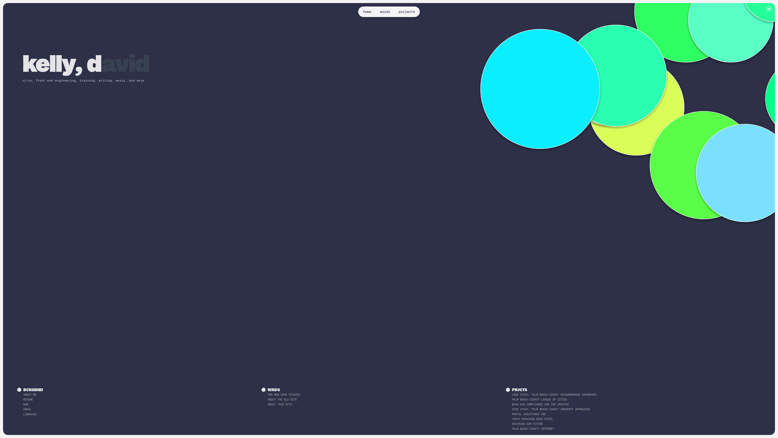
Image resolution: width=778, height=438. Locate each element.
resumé (28, 399)
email (27, 409)
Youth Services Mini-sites (532, 419)
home (367, 11)
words (385, 11)
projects (407, 11)
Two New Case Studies (284, 394)
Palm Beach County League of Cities (539, 399)
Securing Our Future (527, 424)
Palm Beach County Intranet (533, 428)
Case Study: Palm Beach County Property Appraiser (551, 409)
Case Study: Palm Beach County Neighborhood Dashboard (554, 394)
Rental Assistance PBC (529, 414)
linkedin (29, 414)
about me (29, 394)
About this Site (280, 404)
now (25, 404)
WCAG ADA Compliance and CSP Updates (540, 404)
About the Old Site (282, 399)
